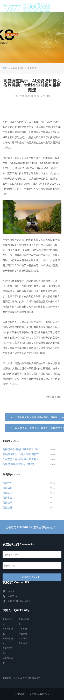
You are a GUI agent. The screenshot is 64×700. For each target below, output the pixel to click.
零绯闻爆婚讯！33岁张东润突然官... (22, 454)
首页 (5, 68)
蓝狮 (38, 678)
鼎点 (34, 678)
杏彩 (25, 678)
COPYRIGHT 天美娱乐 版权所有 (32, 694)
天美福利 (7, 487)
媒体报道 (23, 638)
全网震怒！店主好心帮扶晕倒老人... (21, 459)
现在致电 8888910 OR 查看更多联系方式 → (32, 527)
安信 (15, 678)
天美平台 (7, 497)
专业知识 (23, 643)
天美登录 (7, 502)
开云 (20, 678)
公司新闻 (23, 629)
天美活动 (7, 492)
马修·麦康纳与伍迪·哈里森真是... (20, 464)
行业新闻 (23, 634)
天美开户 (7, 482)
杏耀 (29, 678)
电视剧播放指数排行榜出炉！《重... (21, 449)
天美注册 (7, 507)
